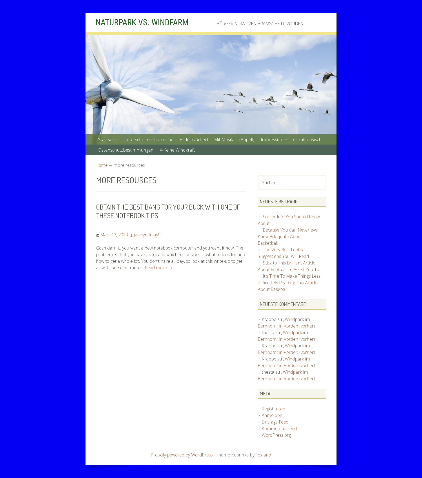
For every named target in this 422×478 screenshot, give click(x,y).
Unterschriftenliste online (148, 139)
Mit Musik (223, 139)
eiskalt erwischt (308, 139)
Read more (159, 268)
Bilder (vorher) (194, 139)
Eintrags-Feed (275, 422)
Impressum (272, 139)
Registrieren (273, 409)
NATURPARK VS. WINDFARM (142, 22)
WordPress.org (276, 435)
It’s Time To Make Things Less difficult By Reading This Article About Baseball (289, 282)
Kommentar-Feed (279, 428)
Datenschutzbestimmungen (125, 150)
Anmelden (272, 415)
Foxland (263, 455)
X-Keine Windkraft (177, 150)
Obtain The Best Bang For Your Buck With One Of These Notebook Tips (168, 211)
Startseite (107, 139)
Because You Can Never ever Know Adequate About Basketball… (288, 236)
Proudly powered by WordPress (182, 455)
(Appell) (247, 139)
